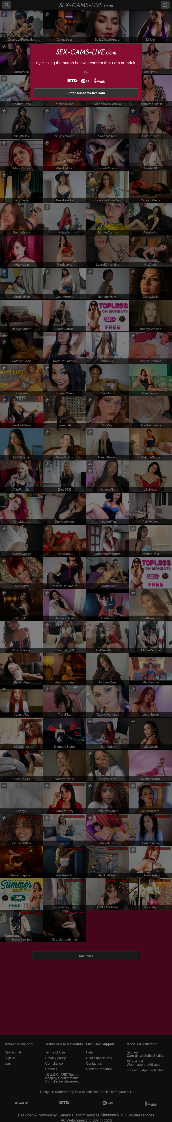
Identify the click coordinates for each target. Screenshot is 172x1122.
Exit (86, 72)
